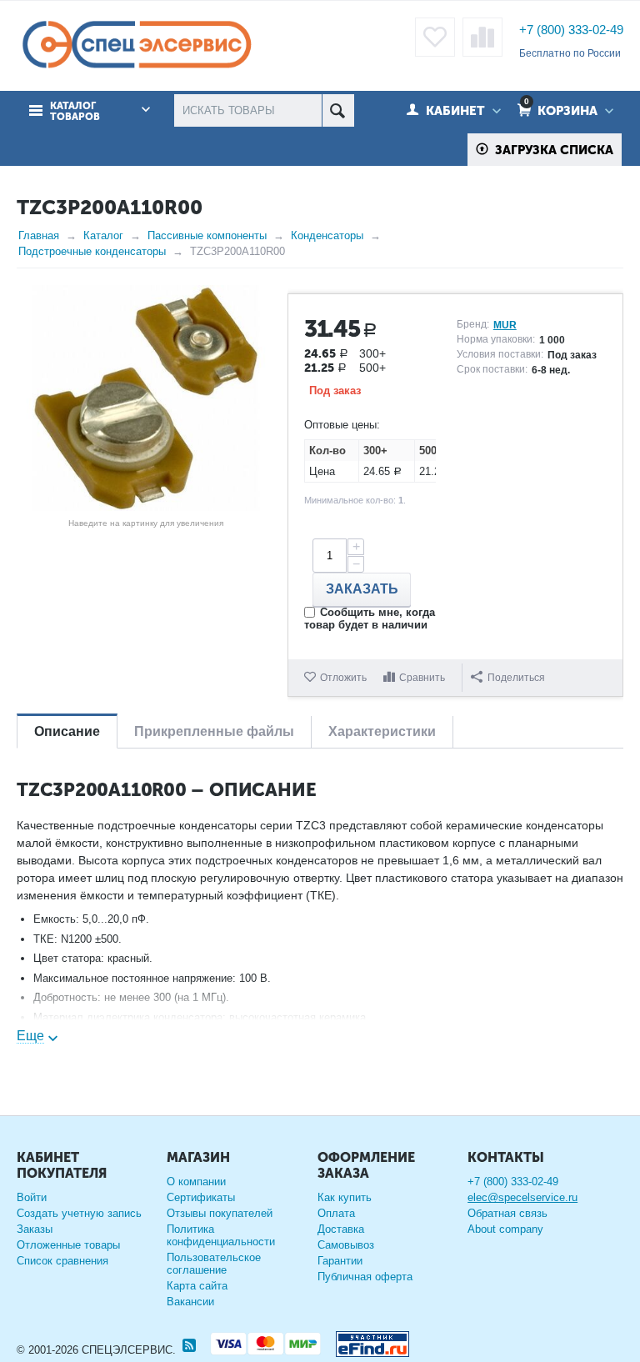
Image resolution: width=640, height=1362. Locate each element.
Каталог (103, 235)
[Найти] (338, 110)
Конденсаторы (327, 235)
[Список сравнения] (482, 37)
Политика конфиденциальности (221, 1235)
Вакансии (190, 1301)
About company (505, 1229)
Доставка (341, 1229)
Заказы (34, 1229)
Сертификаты (201, 1197)
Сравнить (422, 678)
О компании (196, 1181)
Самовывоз (346, 1245)
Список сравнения (62, 1260)
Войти (32, 1197)
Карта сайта (197, 1285)
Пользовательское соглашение (214, 1263)
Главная (38, 235)
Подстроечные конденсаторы (92, 251)
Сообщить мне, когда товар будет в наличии (369, 618)
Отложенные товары (68, 1245)
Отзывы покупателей (219, 1213)
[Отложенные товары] (435, 37)
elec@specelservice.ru (523, 1197)
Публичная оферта (365, 1276)
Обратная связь (508, 1213)
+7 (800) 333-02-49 (571, 30)
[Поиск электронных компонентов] (365, 1340)
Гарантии (340, 1260)
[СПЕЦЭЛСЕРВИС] (136, 45)
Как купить (345, 1197)
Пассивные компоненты (207, 235)
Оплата (336, 1213)
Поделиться (516, 678)
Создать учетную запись (79, 1213)
